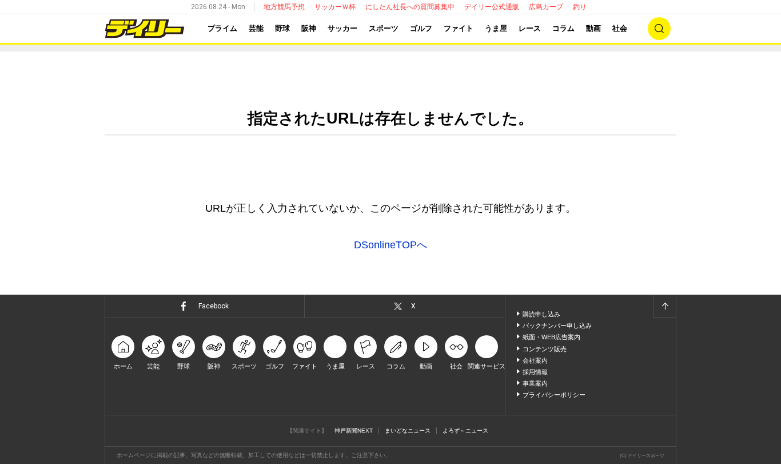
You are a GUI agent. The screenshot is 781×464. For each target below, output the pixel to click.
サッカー (342, 28)
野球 (282, 28)
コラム (563, 28)
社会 (619, 28)
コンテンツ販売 (545, 349)
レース (530, 28)
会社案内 (535, 360)
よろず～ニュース (465, 430)
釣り (580, 7)
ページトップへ (664, 306)
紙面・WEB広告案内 (551, 337)
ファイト (458, 28)
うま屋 (496, 28)
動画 (593, 28)
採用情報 (535, 371)
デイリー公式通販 (491, 7)
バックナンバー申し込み (557, 325)
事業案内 (535, 383)
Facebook (213, 306)
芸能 (256, 28)
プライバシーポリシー (554, 394)
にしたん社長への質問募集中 (410, 7)
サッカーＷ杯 (335, 7)
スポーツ (384, 28)
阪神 (308, 28)
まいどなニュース (408, 430)
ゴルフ (421, 28)
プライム (222, 28)
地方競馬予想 (284, 7)
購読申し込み (541, 314)
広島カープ (546, 7)
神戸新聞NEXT (353, 430)
